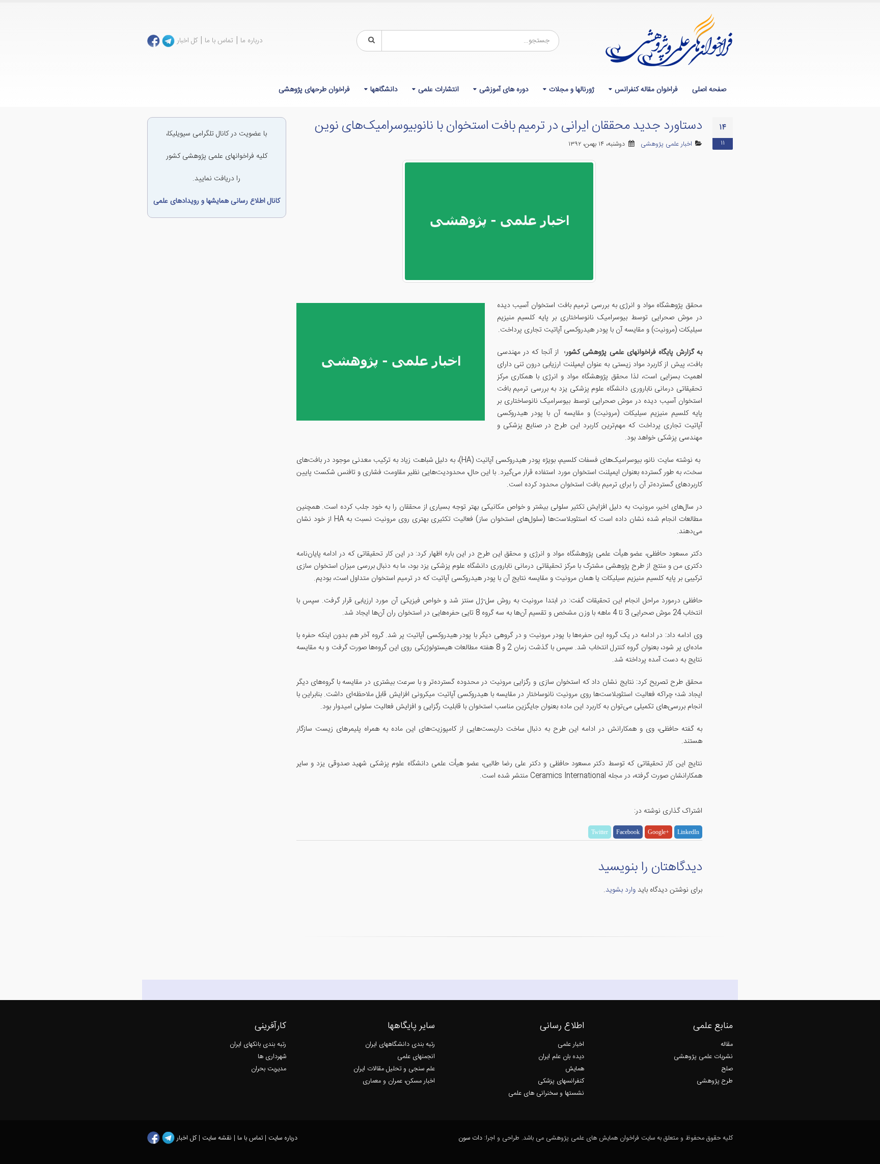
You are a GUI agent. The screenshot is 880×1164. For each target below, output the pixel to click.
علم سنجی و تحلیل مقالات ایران (394, 1069)
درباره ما (251, 40)
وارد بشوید (621, 890)
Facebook (628, 832)
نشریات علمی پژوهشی (703, 1056)
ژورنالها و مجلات (571, 90)
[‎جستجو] (369, 41)
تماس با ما (219, 40)
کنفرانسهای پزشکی (561, 1081)
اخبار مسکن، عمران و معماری (399, 1081)
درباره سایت (282, 1138)
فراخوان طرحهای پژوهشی (314, 90)
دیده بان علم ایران (561, 1056)
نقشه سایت (218, 1138)
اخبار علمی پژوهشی (666, 144)
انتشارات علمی (438, 90)
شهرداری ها (272, 1056)
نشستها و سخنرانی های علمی (546, 1093)
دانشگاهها (384, 90)
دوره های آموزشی (504, 90)
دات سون (470, 1138)
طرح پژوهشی (715, 1081)
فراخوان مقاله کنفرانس (646, 90)
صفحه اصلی (709, 90)
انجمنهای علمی (416, 1056)
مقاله (727, 1044)
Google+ (658, 832)
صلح (727, 1069)
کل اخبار (187, 40)
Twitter (599, 832)
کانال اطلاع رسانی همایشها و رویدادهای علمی (216, 201)
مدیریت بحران (268, 1069)
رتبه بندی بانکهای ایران (258, 1044)
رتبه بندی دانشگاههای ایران (400, 1044)
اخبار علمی (571, 1044)
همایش (574, 1069)
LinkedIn (688, 832)
